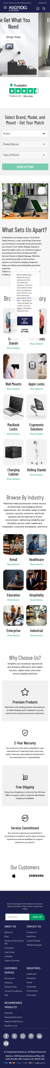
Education (31, 978)
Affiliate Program (34, 945)
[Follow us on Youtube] (6, 1043)
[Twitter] (14, 1036)
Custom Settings (25, 330)
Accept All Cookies (24, 321)
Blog (6, 936)
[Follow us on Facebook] (6, 1036)
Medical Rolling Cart (13, 1017)
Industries (9, 948)
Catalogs (8, 956)
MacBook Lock (10, 1025)
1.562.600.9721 (42, 3)
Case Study (9, 952)
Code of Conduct (12, 960)
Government (32, 990)
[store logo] (18, 8)
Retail (29, 982)
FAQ (6, 995)
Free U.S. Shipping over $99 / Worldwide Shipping (17, 3)
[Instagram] (23, 1036)
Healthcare (32, 974)
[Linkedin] (39, 1036)
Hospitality (31, 986)
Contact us (31, 932)
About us (8, 932)
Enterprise (31, 995)
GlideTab (8, 1013)
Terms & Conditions (13, 991)
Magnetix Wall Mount (13, 1021)
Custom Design (33, 940)
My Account (9, 978)
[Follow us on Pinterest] (31, 1036)
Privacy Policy (10, 986)
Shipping (8, 982)
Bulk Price (31, 936)
